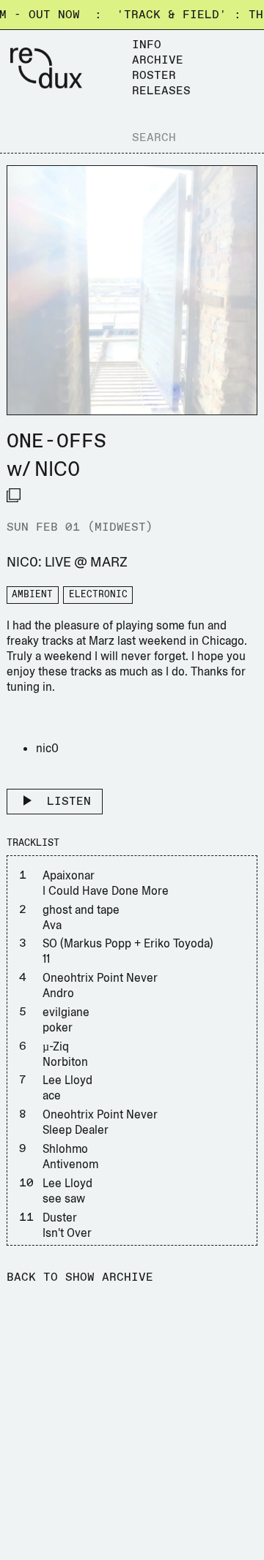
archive (157, 60)
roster (154, 75)
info (146, 45)
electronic (98, 594)
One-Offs (56, 441)
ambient (32, 594)
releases (161, 91)
